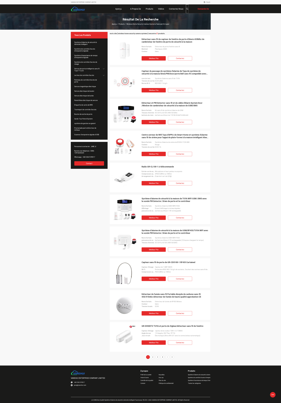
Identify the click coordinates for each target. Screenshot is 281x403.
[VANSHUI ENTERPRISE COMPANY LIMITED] (78, 9)
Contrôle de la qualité (146, 380)
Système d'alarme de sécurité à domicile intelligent (85, 43)
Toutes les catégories (194, 383)
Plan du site (162, 380)
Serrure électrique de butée (84, 96)
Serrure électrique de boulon (84, 91)
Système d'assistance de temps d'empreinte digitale (85, 56)
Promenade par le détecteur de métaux (85, 129)
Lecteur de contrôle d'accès (84, 75)
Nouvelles (162, 375)
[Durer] (172, 357)
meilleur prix (154, 58)
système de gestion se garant (85, 123)
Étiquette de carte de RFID (83, 105)
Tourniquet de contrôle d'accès (85, 109)
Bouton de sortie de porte (83, 114)
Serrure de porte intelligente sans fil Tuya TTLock (86, 70)
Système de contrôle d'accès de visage (85, 63)
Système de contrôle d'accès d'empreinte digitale (84, 50)
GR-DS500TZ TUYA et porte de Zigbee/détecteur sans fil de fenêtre (172, 326)
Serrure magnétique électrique (85, 86)
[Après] (167, 357)
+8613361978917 (89, 157)
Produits (122, 24)
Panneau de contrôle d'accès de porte (85, 81)
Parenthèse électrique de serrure (86, 100)
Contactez (180, 58)
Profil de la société (145, 375)
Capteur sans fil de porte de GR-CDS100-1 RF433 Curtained (168, 262)
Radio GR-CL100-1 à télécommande (158, 167)
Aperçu (114, 24)
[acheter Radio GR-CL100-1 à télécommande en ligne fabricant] (125, 177)
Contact (89, 163)
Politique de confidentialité (166, 383)
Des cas (161, 377)
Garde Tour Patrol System (83, 119)
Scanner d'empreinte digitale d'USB (86, 135)
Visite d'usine (144, 377)
